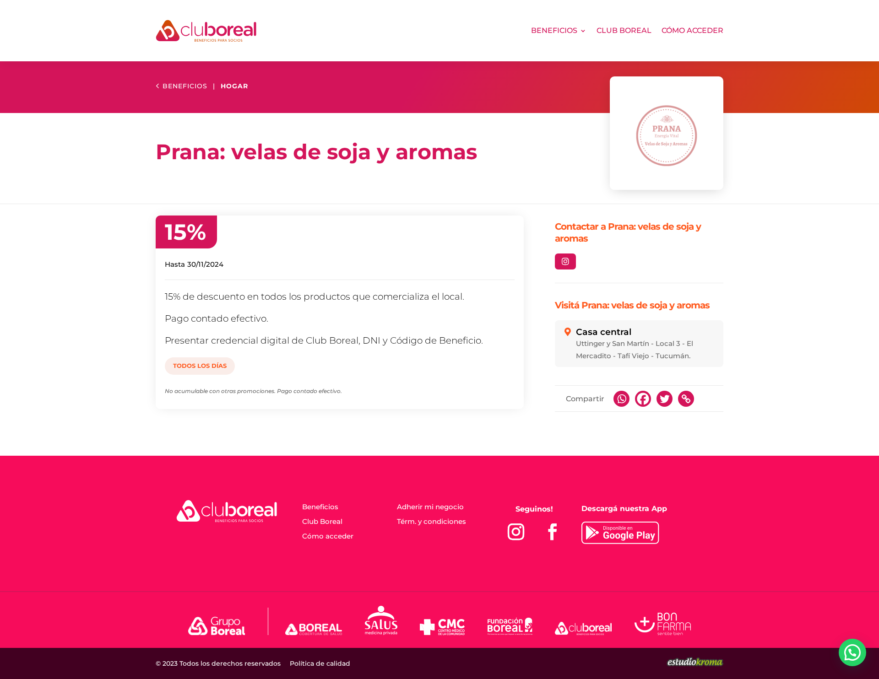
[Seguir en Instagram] (515, 531)
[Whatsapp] (621, 399)
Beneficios (554, 30)
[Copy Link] (686, 399)
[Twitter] (665, 399)
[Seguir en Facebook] (552, 531)
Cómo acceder (692, 30)
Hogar (234, 86)
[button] (852, 652)
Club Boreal (624, 30)
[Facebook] (643, 399)
